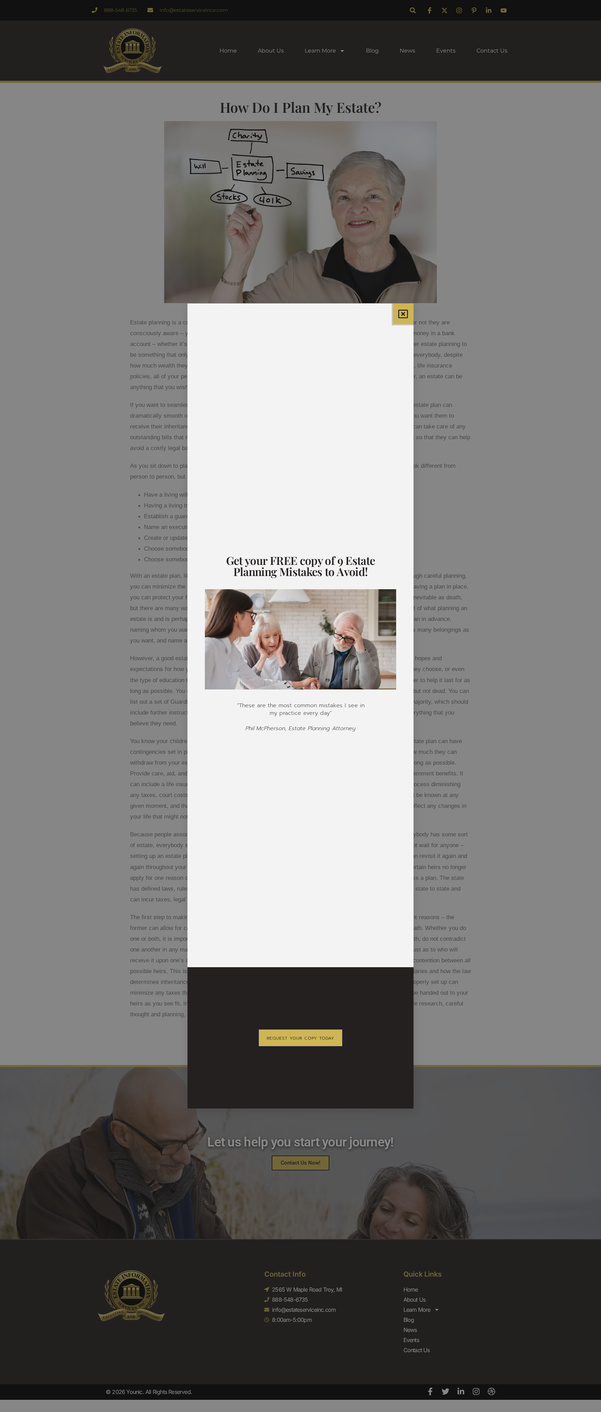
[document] (300, 706)
